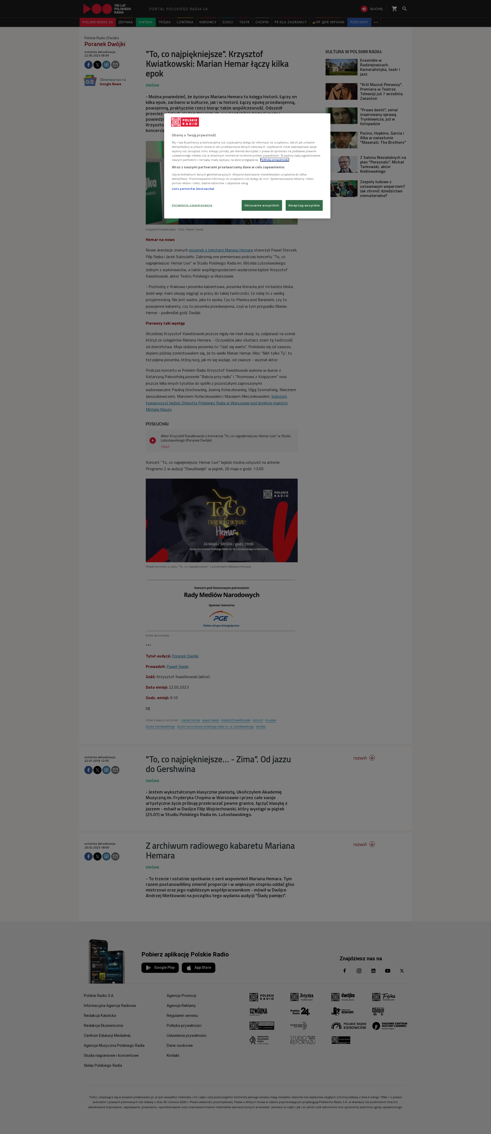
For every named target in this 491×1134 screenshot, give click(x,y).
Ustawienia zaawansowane (192, 205)
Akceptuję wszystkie (304, 205)
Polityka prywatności (274, 160)
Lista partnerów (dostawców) (193, 188)
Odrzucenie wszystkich (261, 205)
